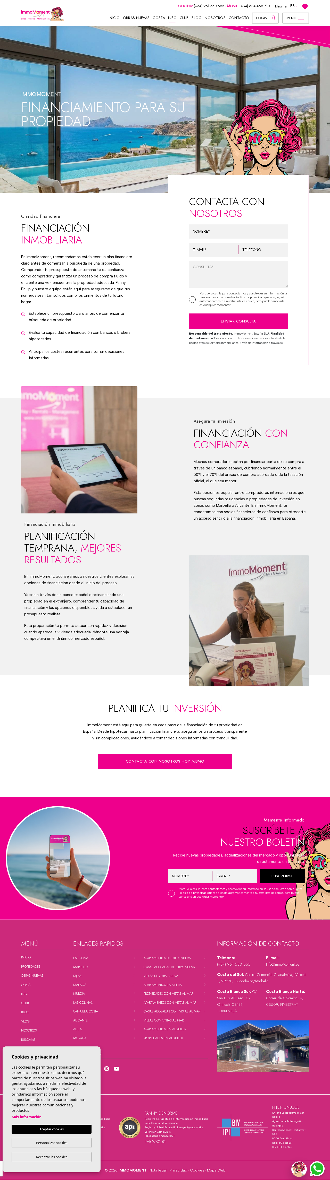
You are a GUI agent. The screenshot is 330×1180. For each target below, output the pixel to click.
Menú (291, 18)
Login (262, 18)
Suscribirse (282, 876)
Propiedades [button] (30, 966)
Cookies (197, 1170)
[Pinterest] (106, 1068)
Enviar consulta (238, 321)
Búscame (28, 1039)
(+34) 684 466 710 (255, 5)
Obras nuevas (136, 17)
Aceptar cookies (51, 1129)
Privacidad (178, 1170)
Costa (159, 17)
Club (184, 17)
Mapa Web (216, 1170)
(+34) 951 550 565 (209, 5)
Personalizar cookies (51, 1142)
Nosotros (215, 17)
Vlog (25, 1021)
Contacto (239, 17)
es (292, 5)
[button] (299, 1169)
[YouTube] (116, 1068)
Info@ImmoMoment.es (282, 964)
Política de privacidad (250, 297)
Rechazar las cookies (51, 1157)
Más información (27, 1116)
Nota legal (158, 1170)
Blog (197, 17)
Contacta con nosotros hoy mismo (165, 761)
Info (172, 17)
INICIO (114, 17)
